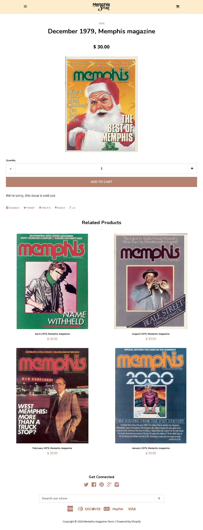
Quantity (10, 160)
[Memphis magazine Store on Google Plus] (109, 485)
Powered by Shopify (129, 521)
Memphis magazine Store (99, 521)
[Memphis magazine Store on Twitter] (86, 485)
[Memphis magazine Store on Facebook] (93, 485)
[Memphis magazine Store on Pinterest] (101, 485)
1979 (101, 23)
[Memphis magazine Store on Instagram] (116, 485)
